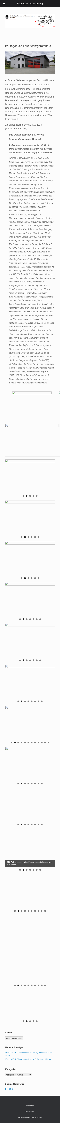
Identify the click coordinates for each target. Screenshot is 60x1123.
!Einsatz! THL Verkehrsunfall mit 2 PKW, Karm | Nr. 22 (28, 1059)
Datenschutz (30, 1111)
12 (48, 742)
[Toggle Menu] (4, 3)
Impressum (30, 1105)
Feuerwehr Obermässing (30, 3)
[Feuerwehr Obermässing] (30, 21)
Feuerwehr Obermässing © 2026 (30, 1117)
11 (45, 742)
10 (42, 742)
